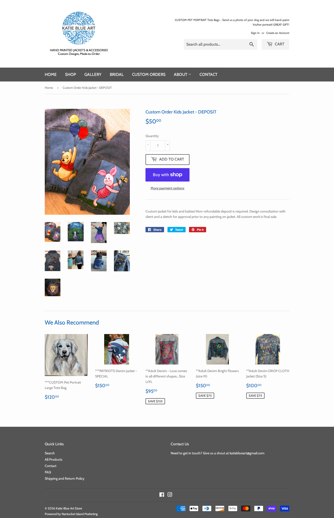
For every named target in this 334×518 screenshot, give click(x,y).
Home (51, 74)
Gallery (92, 74)
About (181, 74)
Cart (279, 44)
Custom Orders (149, 74)
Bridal (117, 74)
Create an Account (277, 33)
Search (50, 453)
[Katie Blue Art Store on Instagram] (169, 495)
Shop (70, 74)
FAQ (48, 472)
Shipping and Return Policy (64, 478)
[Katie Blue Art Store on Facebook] (161, 495)
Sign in (255, 33)
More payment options (167, 188)
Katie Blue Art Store (69, 508)
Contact (208, 74)
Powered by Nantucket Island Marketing (71, 514)
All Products (53, 459)
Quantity (152, 136)
